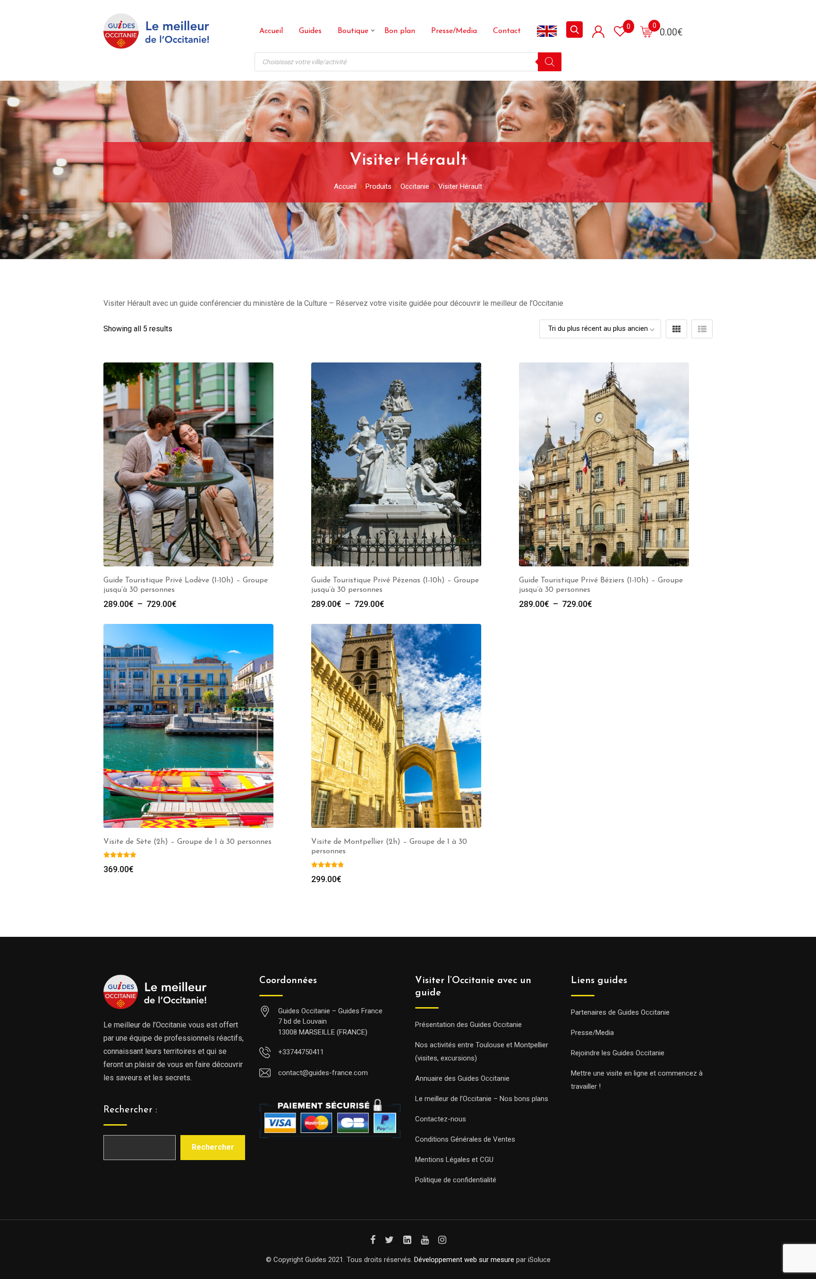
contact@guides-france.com (323, 1073)
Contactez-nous (440, 1119)
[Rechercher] (549, 61)
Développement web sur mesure (464, 1259)
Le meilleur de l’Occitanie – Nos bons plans (481, 1098)
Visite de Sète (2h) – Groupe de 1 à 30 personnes (187, 842)
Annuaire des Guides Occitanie (462, 1078)
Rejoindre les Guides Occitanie (617, 1053)
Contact (507, 31)
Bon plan (399, 31)
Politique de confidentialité (455, 1180)
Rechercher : (130, 1110)
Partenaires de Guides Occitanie (620, 1012)
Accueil (271, 31)
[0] (646, 31)
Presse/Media (454, 31)
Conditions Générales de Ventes (465, 1139)
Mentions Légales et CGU (454, 1159)
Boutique (353, 31)
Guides (310, 31)
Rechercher (213, 1147)
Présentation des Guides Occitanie (468, 1024)
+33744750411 (301, 1052)
